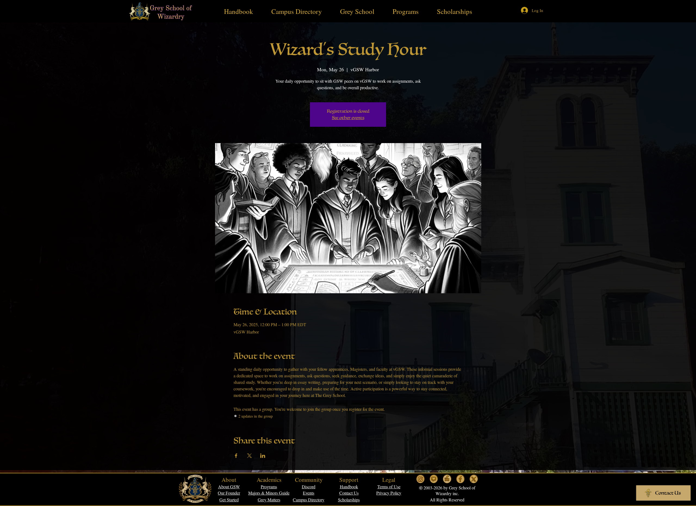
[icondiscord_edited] (447, 479)
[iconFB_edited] (460, 479)
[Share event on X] (249, 455)
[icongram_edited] (420, 479)
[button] (388, 486)
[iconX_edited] (473, 479)
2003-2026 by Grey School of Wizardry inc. (448, 490)
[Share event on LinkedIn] (262, 455)
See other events (348, 118)
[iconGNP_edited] (434, 479)
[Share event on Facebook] (236, 455)
